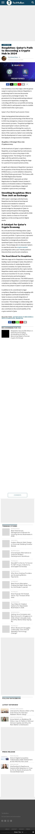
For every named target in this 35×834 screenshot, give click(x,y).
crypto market (22, 247)
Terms (28, 829)
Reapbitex (19, 318)
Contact (14, 829)
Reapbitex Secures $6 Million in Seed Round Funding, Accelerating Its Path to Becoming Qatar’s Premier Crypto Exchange (22, 334)
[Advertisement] (17, 23)
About (7, 829)
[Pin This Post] (19, 84)
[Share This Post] (11, 84)
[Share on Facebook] (8, 84)
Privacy (21, 829)
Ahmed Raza (14, 57)
